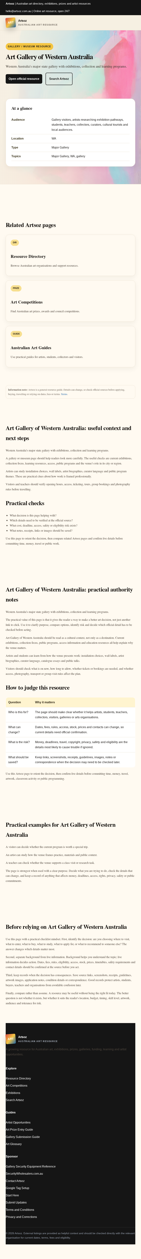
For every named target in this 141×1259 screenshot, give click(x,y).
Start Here (12, 1195)
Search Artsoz (59, 78)
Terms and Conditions (20, 1209)
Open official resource (24, 78)
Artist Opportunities (18, 1122)
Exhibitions (13, 1092)
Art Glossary (14, 1144)
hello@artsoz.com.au (18, 11)
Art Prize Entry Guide (19, 1129)
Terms (64, 394)
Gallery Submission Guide (23, 1136)
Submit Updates (16, 1202)
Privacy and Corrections (21, 1216)
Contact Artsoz (15, 1180)
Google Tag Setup (17, 1188)
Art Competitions (16, 1085)
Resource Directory (18, 1078)
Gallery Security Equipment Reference (31, 1166)
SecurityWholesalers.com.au (24, 1173)
